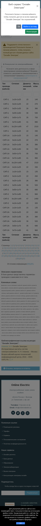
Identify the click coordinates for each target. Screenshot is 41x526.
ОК (20, 523)
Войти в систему (30, 26)
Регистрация (32, 32)
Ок (19, 26)
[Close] (37, 6)
